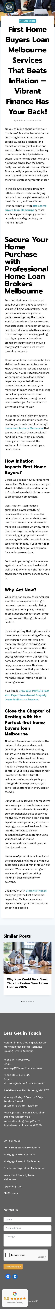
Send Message (13, 1266)
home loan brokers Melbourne (24, 428)
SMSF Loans (11, 1193)
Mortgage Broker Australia (19, 1154)
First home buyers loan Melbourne (24, 1168)
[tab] (21, 1001)
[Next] (46, 970)
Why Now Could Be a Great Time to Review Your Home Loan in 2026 (27, 983)
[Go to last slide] (8, 970)
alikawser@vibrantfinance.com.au (24, 1083)
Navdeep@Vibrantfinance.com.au (23, 1068)
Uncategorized (27, 21)
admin (20, 120)
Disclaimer (29, 1301)
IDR (36, 1301)
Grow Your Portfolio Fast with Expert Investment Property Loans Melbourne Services (27, 695)
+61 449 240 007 (21, 1059)
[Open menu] (48, 7)
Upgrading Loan (13, 1186)
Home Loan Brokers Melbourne (22, 1147)
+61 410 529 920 (21, 1075)
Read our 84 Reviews (15, 1303)
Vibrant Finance (36, 890)
